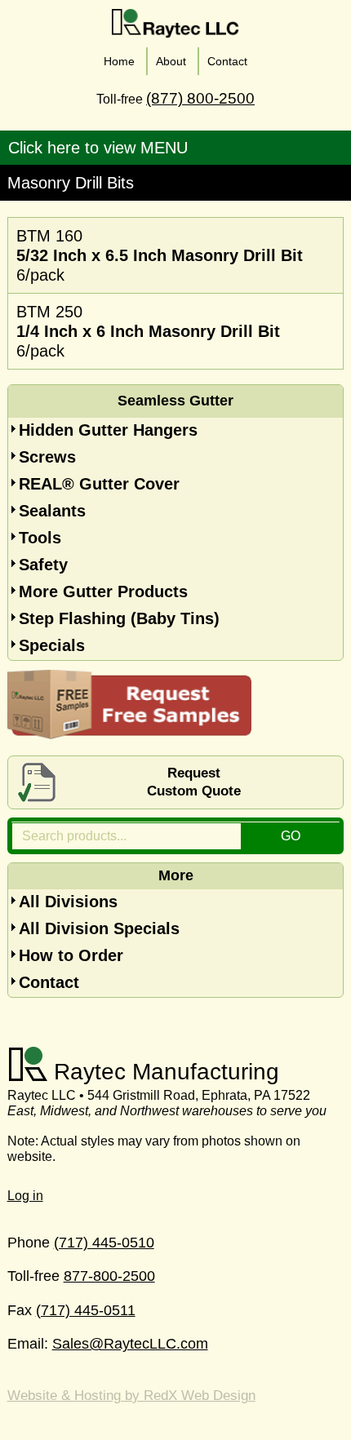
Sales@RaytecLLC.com (130, 1344)
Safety (43, 565)
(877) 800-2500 (200, 98)
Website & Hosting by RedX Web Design (131, 1395)
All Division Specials (99, 928)
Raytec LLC (176, 23)
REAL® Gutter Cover (99, 484)
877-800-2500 (109, 1276)
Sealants (52, 511)
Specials (52, 645)
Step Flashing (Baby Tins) (119, 618)
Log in (25, 1196)
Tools (40, 538)
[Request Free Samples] (129, 733)
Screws (47, 457)
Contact (49, 982)
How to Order (71, 955)
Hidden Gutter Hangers (108, 430)
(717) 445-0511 (86, 1310)
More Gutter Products (103, 591)
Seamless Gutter (175, 400)
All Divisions (68, 902)
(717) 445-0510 (104, 1242)
